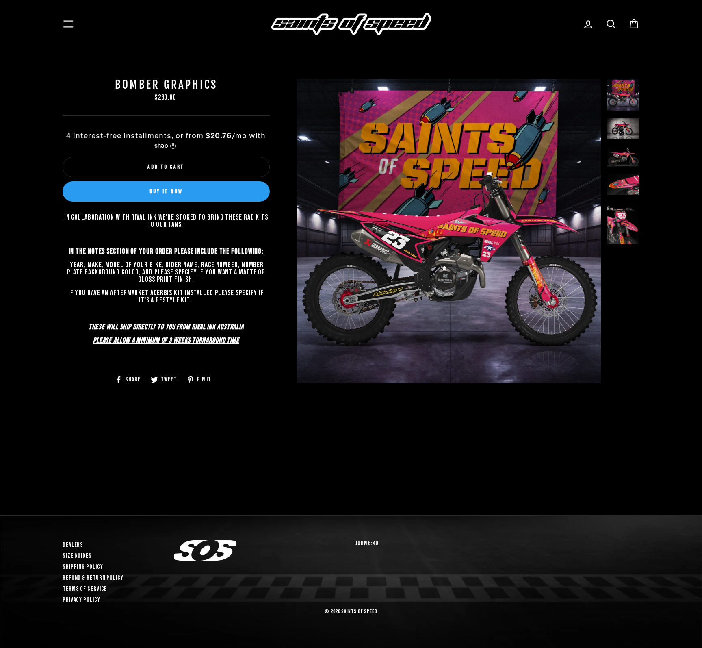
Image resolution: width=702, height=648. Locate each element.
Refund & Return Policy (93, 578)
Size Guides (77, 556)
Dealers (73, 545)
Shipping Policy (83, 567)
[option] (449, 282)
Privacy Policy (81, 600)
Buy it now (166, 191)
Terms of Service (85, 589)
